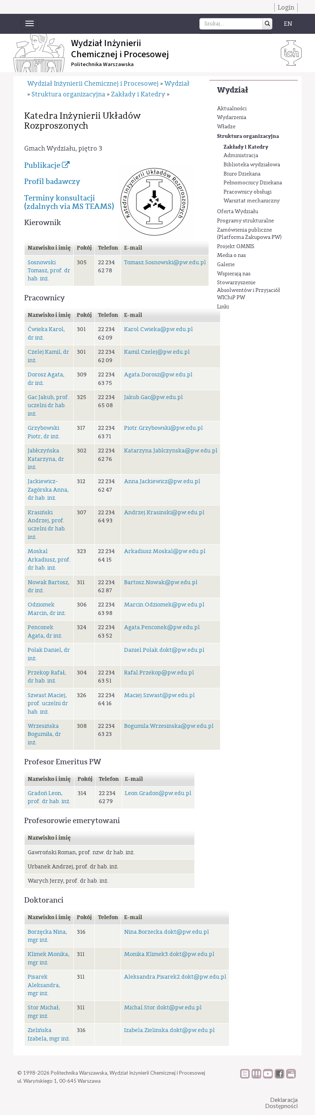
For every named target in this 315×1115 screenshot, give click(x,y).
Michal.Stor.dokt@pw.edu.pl (163, 1007)
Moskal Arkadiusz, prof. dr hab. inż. (49, 560)
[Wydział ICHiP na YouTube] (268, 1076)
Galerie (226, 264)
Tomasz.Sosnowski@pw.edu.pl (165, 262)
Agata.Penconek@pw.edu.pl (162, 627)
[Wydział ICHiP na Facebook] (279, 1076)
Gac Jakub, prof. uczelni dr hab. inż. (48, 406)
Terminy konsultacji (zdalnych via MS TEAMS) (69, 202)
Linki (223, 306)
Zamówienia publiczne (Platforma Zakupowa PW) (249, 234)
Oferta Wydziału (237, 211)
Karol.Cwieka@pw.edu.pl (158, 329)
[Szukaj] (267, 24)
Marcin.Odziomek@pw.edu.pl (164, 604)
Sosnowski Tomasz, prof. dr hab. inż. (49, 271)
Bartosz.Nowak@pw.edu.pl (160, 582)
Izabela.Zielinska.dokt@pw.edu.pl (169, 1030)
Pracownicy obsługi (248, 192)
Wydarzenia (231, 117)
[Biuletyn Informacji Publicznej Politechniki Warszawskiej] (291, 1076)
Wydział (232, 90)
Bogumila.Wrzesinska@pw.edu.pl (169, 726)
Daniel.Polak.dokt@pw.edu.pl (164, 650)
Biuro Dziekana (242, 174)
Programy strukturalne (245, 220)
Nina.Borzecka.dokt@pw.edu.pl (166, 932)
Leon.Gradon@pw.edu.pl (158, 793)
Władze (226, 126)
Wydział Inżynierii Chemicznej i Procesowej (93, 84)
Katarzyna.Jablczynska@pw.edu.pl (170, 450)
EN (288, 24)
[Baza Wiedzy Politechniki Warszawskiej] (245, 1076)
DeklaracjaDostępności (281, 1103)
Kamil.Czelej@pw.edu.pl (157, 352)
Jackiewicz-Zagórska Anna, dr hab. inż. (48, 490)
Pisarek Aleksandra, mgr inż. (44, 985)
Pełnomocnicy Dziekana (253, 182)
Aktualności (232, 108)
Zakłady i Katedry (246, 147)
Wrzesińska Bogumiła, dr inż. (44, 734)
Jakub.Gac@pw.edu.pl (153, 397)
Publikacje (43, 165)
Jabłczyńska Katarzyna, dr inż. (46, 459)
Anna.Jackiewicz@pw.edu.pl (162, 481)
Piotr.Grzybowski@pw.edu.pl (163, 428)
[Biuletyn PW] (256, 1076)
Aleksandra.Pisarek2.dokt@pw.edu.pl (175, 977)
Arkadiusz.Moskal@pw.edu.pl (165, 551)
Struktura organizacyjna (248, 136)
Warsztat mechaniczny (252, 200)
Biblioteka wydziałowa (252, 164)
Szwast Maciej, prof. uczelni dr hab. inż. (48, 704)
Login (286, 7)
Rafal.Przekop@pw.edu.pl (159, 672)
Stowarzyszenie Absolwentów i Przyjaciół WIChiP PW (248, 290)
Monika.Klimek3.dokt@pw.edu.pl (169, 954)
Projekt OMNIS (235, 246)
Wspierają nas (233, 273)
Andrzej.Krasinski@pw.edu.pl (164, 512)
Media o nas (231, 255)
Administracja (241, 155)
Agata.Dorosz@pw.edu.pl (158, 374)
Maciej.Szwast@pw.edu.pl (159, 695)
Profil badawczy (52, 181)
